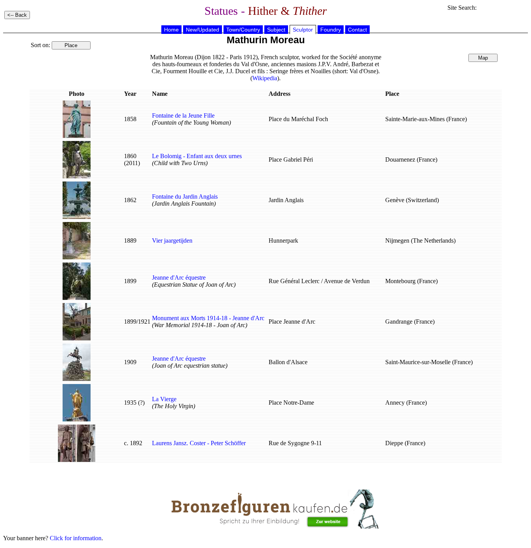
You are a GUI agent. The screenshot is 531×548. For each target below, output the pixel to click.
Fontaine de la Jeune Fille (183, 115)
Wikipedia (264, 78)
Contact (357, 29)
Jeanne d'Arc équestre (179, 277)
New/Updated (202, 29)
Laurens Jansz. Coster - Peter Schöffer (199, 443)
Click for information (75, 538)
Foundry (330, 29)
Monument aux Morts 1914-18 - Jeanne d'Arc (208, 318)
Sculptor (303, 29)
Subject (276, 29)
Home (171, 29)
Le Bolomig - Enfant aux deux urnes (197, 156)
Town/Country (243, 29)
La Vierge (164, 399)
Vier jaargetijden (172, 240)
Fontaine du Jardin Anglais (185, 196)
